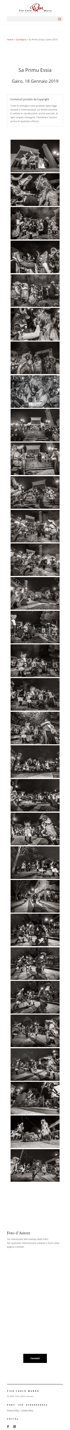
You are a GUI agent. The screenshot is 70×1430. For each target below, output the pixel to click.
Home (10, 39)
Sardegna (21, 39)
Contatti (35, 1358)
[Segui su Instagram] (14, 1426)
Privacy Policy (13, 1410)
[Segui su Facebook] (8, 1426)
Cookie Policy (27, 1410)
